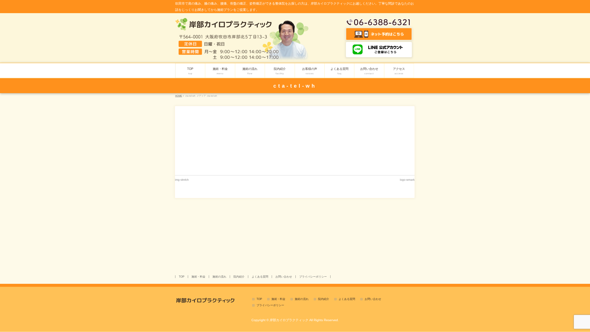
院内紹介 (239, 276)
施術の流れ (219, 276)
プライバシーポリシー (313, 276)
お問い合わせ (283, 276)
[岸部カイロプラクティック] (223, 26)
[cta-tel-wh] (295, 139)
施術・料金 (198, 276)
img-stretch (182, 179)
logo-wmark (407, 179)
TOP (181, 276)
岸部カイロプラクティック (289, 320)
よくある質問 (260, 276)
